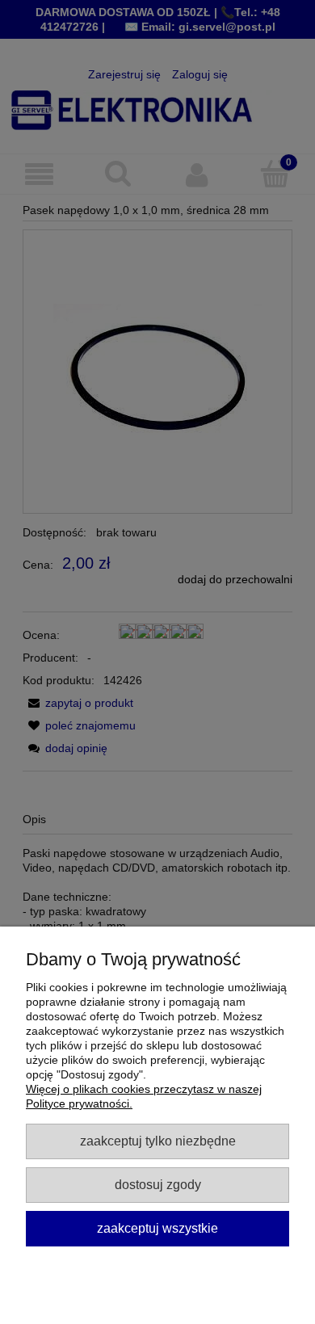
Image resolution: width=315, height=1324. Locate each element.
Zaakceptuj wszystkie (157, 1228)
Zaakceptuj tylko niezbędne (158, 1140)
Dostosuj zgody (158, 1184)
